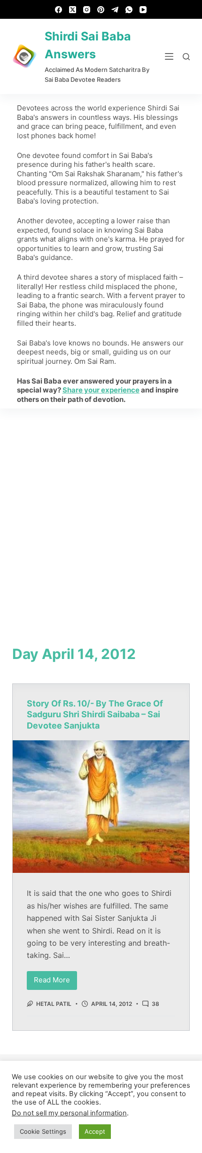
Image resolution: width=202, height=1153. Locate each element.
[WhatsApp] (128, 9)
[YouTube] (143, 9)
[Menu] (169, 56)
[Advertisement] (101, 514)
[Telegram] (114, 9)
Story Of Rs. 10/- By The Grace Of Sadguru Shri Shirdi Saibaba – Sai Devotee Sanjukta (95, 714)
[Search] (186, 56)
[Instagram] (86, 9)
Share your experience (101, 389)
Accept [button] (95, 1131)
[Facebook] (58, 9)
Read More (55, 978)
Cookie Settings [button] (43, 1131)
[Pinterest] (100, 9)
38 (155, 1003)
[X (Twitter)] (72, 9)
